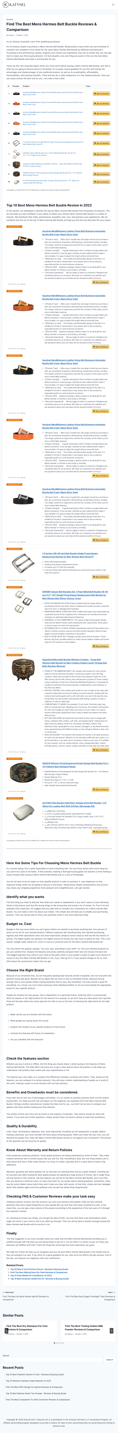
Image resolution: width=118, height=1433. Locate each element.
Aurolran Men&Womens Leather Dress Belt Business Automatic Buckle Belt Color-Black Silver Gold (74, 233)
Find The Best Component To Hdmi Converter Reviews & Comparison (38, 1399)
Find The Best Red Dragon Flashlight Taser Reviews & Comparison (90, 1296)
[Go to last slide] (6, 1331)
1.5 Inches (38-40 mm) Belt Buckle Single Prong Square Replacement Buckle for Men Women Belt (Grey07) (70, 555)
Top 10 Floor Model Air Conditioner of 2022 (31, 1275)
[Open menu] (113, 4)
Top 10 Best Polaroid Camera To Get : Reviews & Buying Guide (35, 1374)
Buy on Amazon (103, 94)
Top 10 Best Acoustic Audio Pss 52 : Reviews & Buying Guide (39, 1279)
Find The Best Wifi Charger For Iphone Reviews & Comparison (34, 1387)
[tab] (54, 1343)
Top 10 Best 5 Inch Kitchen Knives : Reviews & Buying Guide (39, 1269)
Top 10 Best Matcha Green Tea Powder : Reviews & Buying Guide (36, 1393)
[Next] (111, 1331)
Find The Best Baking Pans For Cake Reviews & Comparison (39, 1272)
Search (6, 1355)
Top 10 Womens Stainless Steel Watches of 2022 (28, 1381)
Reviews (9, 19)
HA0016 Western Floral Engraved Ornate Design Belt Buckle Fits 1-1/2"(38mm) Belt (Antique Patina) (75, 765)
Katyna (11, 35)
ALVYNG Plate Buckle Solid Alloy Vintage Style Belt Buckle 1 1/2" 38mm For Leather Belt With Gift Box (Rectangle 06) (74, 804)
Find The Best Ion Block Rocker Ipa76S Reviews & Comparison (26, 1296)
